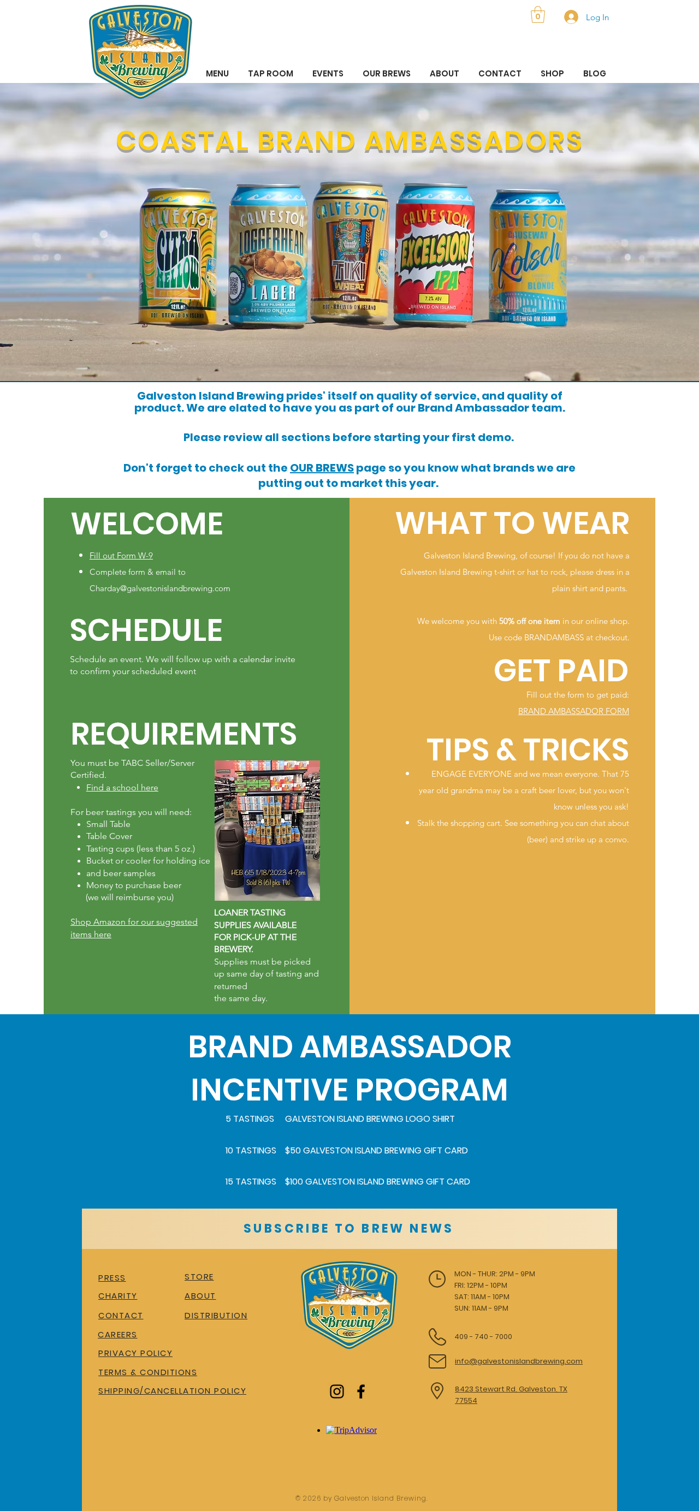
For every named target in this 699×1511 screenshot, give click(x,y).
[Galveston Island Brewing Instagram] (337, 1391)
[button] (538, 14)
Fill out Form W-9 (121, 555)
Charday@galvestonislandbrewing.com (160, 588)
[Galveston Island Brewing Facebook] (361, 1391)
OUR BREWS (322, 467)
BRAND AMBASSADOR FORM (573, 711)
